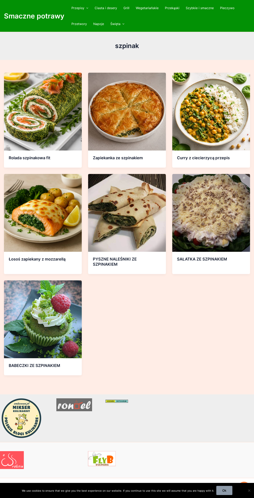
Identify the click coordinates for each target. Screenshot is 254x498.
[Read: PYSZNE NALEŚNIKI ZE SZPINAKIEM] (127, 212)
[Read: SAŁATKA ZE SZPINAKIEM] (211, 212)
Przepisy (77, 8)
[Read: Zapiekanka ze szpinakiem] (127, 111)
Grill (126, 8)
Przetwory (79, 24)
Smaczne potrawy (34, 16)
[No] (249, 490)
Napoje (98, 24)
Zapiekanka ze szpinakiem (118, 157)
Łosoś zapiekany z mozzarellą (37, 259)
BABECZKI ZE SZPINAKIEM (34, 365)
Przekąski (172, 8)
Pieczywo (227, 8)
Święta (115, 24)
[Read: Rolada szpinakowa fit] (43, 111)
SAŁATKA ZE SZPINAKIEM (202, 259)
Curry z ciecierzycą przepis (203, 157)
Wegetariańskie (147, 8)
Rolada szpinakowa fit (29, 157)
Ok (224, 490)
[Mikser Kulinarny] (21, 418)
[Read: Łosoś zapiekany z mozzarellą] (43, 212)
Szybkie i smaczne (200, 8)
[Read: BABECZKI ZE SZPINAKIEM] (43, 319)
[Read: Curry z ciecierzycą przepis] (211, 111)
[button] (86, 8)
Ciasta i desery (106, 8)
